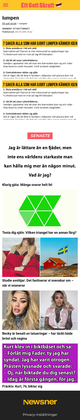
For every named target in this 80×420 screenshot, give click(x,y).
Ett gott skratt (9, 23)
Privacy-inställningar (40, 415)
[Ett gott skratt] (40, 5)
